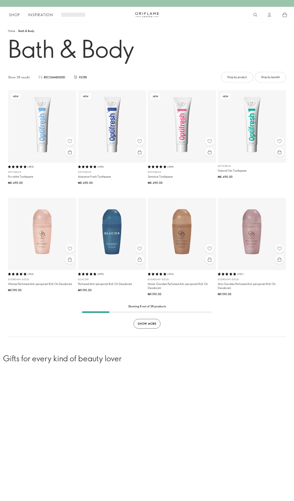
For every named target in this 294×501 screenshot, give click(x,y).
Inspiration (40, 14)
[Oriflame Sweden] (147, 14)
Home (11, 31)
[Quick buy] (69, 152)
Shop (14, 14)
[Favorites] (69, 141)
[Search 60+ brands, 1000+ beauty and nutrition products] (255, 15)
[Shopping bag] (285, 15)
